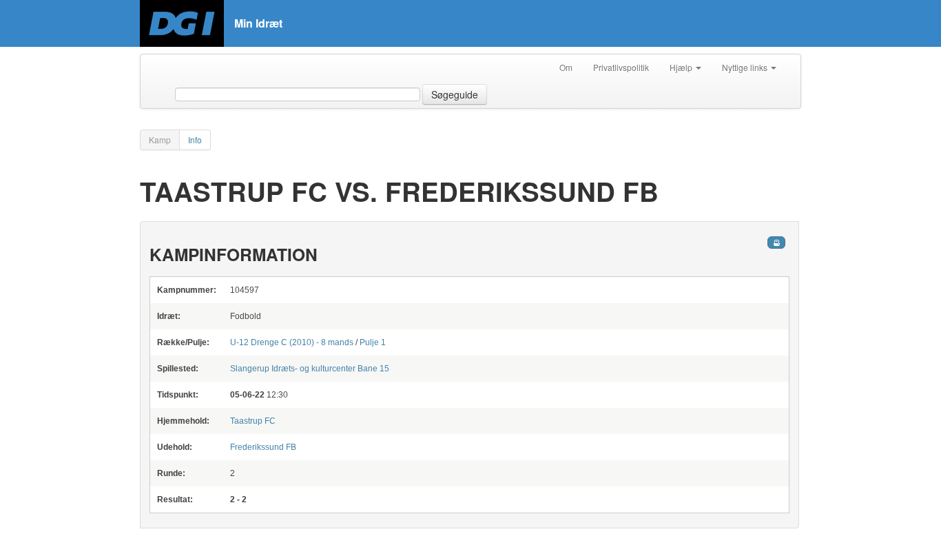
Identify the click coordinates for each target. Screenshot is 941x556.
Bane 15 (309, 368)
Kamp (160, 139)
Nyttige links (745, 67)
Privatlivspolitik (621, 67)
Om (565, 67)
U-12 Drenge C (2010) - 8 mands (292, 342)
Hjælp (682, 67)
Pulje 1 (373, 342)
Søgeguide (454, 94)
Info (195, 139)
